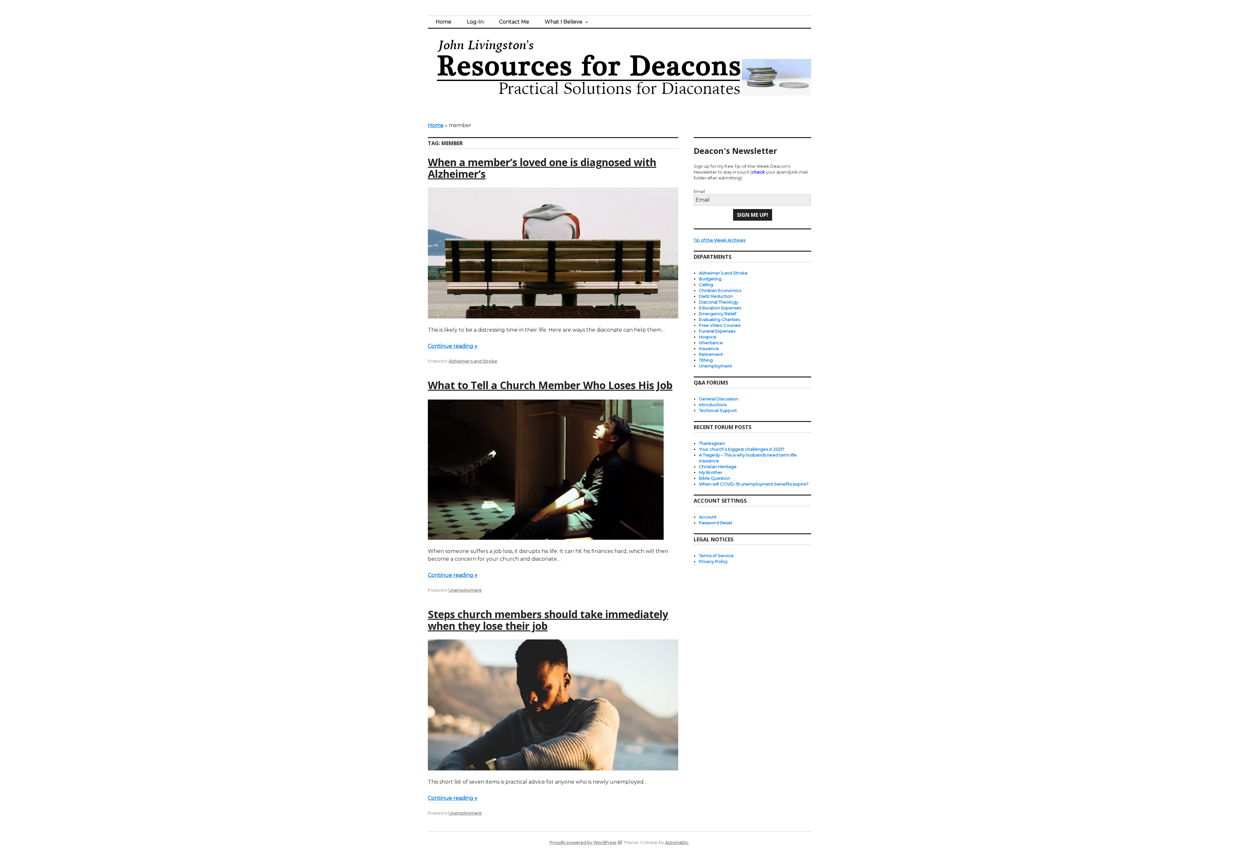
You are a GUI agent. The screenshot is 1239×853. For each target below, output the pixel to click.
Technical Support (718, 410)
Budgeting (710, 278)
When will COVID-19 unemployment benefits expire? (754, 484)
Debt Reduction (716, 296)
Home (443, 22)
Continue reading (453, 346)
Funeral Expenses (717, 331)
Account (708, 516)
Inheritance (711, 342)
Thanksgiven (712, 443)
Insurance (709, 348)
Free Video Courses (719, 325)
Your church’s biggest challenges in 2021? (741, 449)
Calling (706, 284)
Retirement (711, 354)
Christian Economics (720, 290)
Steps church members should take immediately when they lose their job (548, 620)
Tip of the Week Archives (719, 240)
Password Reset (715, 522)
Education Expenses (720, 307)
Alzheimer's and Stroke (472, 361)
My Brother (710, 472)
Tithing (706, 360)
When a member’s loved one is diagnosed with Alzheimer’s (542, 168)
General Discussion (718, 398)
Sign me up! (752, 214)
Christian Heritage (718, 466)
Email (699, 191)
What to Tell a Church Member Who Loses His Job (550, 385)
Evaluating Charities (719, 319)
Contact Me (514, 22)
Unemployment (465, 590)
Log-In (475, 22)
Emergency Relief (717, 313)
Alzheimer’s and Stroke (723, 273)
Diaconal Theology (718, 302)
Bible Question (714, 478)
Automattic (677, 842)
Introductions (713, 404)
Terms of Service (716, 555)
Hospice (707, 336)
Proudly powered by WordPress (582, 842)
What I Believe (563, 22)
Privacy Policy (713, 561)
